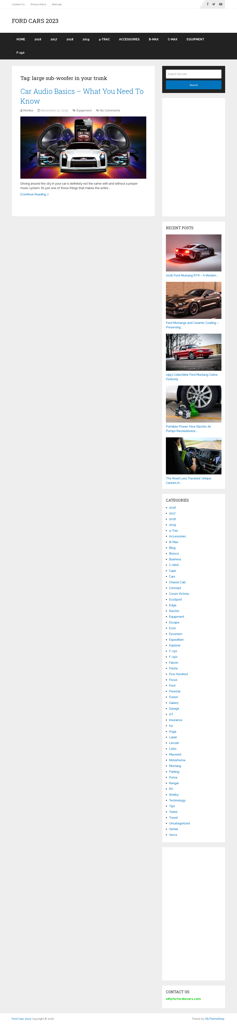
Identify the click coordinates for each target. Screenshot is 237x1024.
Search (194, 85)
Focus (173, 680)
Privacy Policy (38, 4)
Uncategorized (179, 823)
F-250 (173, 657)
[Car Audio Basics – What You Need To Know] (83, 147)
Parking (174, 771)
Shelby (174, 794)
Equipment (195, 39)
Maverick (175, 754)
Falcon (173, 662)
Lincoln (174, 743)
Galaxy (173, 703)
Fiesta (173, 668)
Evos (172, 628)
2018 (69, 39)
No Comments (110, 110)
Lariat (173, 737)
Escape (174, 622)
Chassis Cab (177, 582)
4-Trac (104, 39)
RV (171, 789)
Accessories (129, 39)
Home (20, 39)
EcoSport (175, 599)
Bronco (174, 553)
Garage (174, 708)
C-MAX (172, 39)
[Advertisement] (193, 157)
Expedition (176, 639)
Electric (174, 611)
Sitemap (57, 4)
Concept (175, 588)
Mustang (175, 766)
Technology (177, 800)
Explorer (175, 645)
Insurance (175, 720)
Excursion (175, 634)
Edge (172, 605)
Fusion (173, 697)
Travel (173, 817)
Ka (171, 726)
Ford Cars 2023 (35, 21)
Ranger (174, 783)
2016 (37, 39)
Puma (173, 777)
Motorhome (177, 760)
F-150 (20, 52)
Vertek (173, 829)
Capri (172, 571)
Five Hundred (178, 674)
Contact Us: (18, 4)
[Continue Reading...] (34, 194)
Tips (172, 806)
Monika (28, 110)
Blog (172, 548)
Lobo (172, 749)
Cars (172, 576)
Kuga (172, 731)
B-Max (153, 39)
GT (171, 714)
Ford (172, 685)
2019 (86, 39)
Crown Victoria (179, 594)
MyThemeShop (214, 1018)
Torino (173, 812)
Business (175, 559)
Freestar (175, 691)
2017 (54, 39)
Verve (173, 835)
